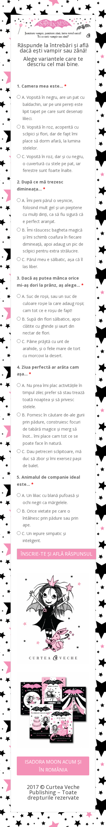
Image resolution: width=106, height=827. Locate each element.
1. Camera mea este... (42, 86)
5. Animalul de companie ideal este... (48, 480)
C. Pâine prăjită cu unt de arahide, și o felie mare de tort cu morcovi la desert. (50, 348)
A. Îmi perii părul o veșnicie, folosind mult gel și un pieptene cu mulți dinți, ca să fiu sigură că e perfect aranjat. (52, 211)
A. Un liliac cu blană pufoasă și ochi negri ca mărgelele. (50, 499)
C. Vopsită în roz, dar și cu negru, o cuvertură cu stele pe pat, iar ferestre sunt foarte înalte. (52, 163)
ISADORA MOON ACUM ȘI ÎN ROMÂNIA (53, 766)
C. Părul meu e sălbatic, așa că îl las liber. (52, 263)
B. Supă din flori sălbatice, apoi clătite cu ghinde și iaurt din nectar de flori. (50, 326)
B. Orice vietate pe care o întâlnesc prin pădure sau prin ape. (49, 518)
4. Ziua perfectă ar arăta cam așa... (48, 370)
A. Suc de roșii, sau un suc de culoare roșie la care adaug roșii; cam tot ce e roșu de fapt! (52, 303)
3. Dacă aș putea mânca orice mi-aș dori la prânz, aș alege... (50, 281)
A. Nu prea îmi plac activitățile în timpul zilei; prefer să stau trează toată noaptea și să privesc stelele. (53, 396)
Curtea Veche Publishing (54, 789)
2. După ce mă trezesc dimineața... (40, 185)
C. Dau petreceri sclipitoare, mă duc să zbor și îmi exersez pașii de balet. (51, 458)
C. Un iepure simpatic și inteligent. (43, 537)
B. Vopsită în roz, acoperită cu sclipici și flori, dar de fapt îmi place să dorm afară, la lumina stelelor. (50, 137)
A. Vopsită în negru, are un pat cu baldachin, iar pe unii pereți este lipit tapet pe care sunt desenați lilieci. (53, 107)
